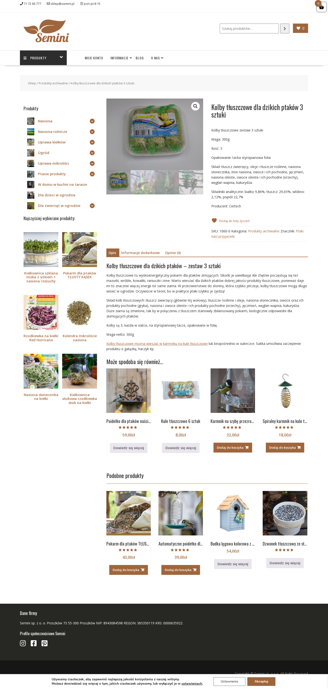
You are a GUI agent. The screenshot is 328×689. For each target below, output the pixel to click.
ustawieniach (192, 684)
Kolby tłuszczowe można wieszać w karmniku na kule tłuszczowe (157, 343)
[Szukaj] (284, 28)
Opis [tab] (112, 252)
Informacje (119, 57)
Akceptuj (261, 681)
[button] (195, 106)
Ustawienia (229, 681)
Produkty (38, 57)
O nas (155, 57)
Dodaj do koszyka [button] (230, 447)
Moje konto (94, 57)
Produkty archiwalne (53, 83)
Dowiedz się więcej (128, 448)
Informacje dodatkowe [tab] (140, 252)
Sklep (32, 83)
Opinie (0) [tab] (173, 252)
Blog (140, 57)
